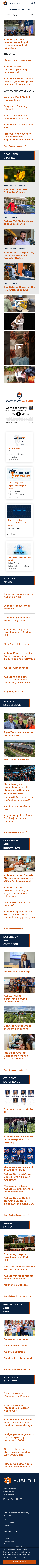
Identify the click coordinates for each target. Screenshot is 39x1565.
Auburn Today (9, 1522)
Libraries (7, 1520)
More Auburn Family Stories (16, 1296)
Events (6, 1525)
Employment (9, 1515)
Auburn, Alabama (9, 1488)
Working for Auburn (11, 1541)
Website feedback (9, 1494)
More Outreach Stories (14, 1070)
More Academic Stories (14, 832)
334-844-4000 (8, 1491)
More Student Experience (15, 1215)
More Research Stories (13, 928)
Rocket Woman (14, 448)
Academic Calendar (11, 1544)
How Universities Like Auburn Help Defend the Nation (17, 523)
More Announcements (13, 146)
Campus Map (9, 1536)
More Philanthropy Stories (15, 1369)
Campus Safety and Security (15, 1546)
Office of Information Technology (16, 1512)
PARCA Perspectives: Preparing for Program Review (17, 486)
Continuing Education (12, 1510)
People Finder (9, 1538)
